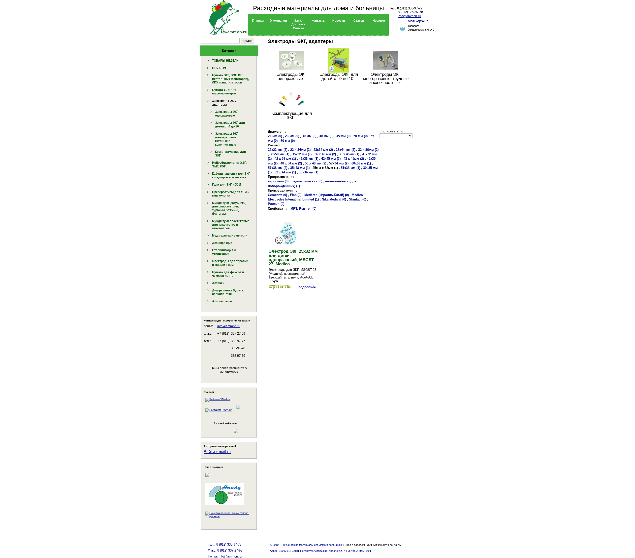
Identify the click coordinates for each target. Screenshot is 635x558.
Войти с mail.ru (217, 452)
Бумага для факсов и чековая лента (228, 274)
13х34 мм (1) (308, 172)
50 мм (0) (360, 136)
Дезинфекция (222, 243)
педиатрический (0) (306, 181)
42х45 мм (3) (331, 158)
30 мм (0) (309, 136)
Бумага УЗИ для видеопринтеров (224, 91)
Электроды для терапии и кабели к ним (230, 263)
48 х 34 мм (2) (291, 163)
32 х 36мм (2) (368, 150)
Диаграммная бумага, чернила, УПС (228, 292)
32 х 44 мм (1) (285, 172)
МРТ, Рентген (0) (303, 208)
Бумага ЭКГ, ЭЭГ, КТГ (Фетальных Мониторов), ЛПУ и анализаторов (230, 79)
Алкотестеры (222, 301)
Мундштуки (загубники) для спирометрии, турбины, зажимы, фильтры (229, 208)
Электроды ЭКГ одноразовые (226, 113)
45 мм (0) (343, 136)
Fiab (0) (295, 195)
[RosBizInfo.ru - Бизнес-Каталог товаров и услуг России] (222, 428)
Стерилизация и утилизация (224, 252)
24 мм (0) (275, 136)
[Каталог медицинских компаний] (238, 409)
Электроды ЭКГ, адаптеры (224, 102)
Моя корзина (418, 21)
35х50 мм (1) (279, 154)
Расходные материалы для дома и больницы (318, 7)
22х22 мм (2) (277, 150)
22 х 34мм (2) (300, 150)
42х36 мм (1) (308, 158)
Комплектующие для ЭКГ (291, 115)
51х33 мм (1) (350, 168)
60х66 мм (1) (361, 163)
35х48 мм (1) (300, 168)
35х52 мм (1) (302, 154)
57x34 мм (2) (339, 163)
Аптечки (218, 283)
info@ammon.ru (228, 326)
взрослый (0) (278, 181)
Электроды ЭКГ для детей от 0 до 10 (230, 124)
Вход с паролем (355, 544)
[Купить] (279, 287)
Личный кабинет (377, 544)
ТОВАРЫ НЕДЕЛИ (225, 60)
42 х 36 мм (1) (285, 158)
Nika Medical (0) (334, 199)
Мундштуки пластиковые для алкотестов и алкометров (230, 224)
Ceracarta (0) (277, 195)
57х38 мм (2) (277, 168)
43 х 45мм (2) (354, 158)
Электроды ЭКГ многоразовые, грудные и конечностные (226, 139)
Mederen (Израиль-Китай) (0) (326, 195)
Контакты (395, 544)
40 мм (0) (326, 136)
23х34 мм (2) (323, 150)
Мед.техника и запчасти (229, 235)
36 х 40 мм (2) (325, 154)
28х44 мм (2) (345, 150)
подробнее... (308, 287)
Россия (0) (276, 204)
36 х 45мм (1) (349, 154)
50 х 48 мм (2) (315, 163)
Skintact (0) (357, 199)
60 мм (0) (288, 141)
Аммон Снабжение (225, 423)
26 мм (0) (292, 136)
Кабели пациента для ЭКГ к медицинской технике (231, 175)
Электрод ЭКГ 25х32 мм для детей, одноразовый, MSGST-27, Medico (293, 257)
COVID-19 (219, 68)
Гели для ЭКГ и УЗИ (226, 184)
